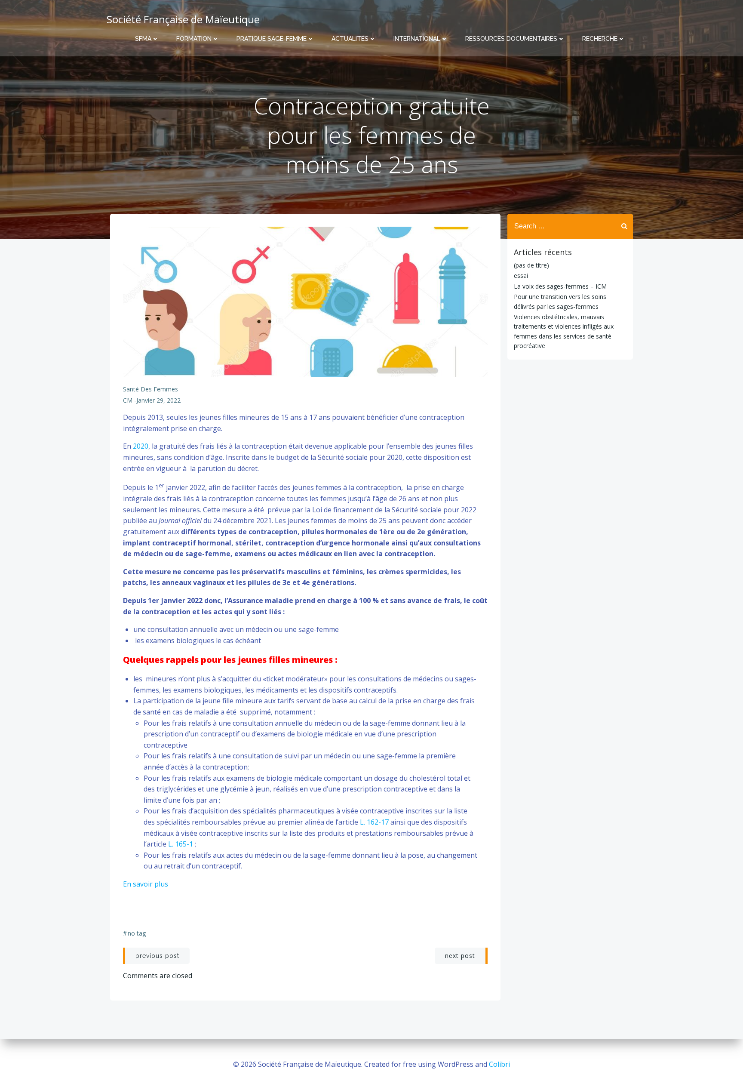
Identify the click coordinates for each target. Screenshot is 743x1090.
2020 (139, 446)
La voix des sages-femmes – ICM (560, 286)
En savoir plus (146, 884)
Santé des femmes (150, 389)
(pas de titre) (531, 265)
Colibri (499, 1064)
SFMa (143, 38)
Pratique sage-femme (271, 38)
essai (521, 275)
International (416, 38)
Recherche (599, 38)
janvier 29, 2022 (158, 400)
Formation (194, 38)
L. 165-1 (181, 844)
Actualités (350, 38)
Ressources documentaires (511, 38)
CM (127, 400)
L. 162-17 (375, 822)
